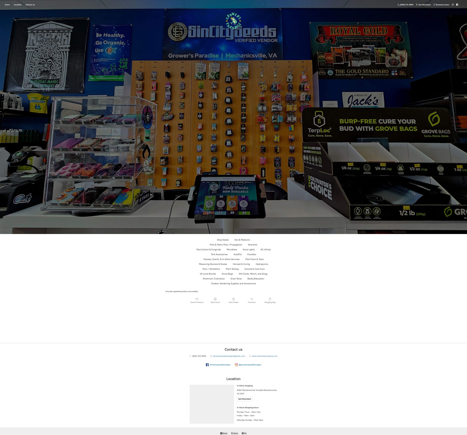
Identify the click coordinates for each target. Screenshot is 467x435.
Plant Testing (232, 269)
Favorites (252, 302)
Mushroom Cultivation (214, 278)
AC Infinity (265, 249)
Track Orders (234, 302)
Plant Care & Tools (254, 259)
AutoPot (238, 254)
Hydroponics (262, 264)
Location (17, 4)
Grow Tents (236, 278)
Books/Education (255, 278)
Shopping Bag (270, 302)
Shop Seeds (223, 239)
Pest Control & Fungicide (208, 249)
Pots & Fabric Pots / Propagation (226, 244)
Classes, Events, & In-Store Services (221, 259)
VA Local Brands (208, 273)
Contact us (30, 4)
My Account (215, 302)
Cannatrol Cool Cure (254, 269)
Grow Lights (249, 249)
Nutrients (252, 244)
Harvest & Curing (241, 264)
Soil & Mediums (242, 239)
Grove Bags (227, 273)
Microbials (232, 249)
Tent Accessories (219, 254)
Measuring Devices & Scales (213, 264)
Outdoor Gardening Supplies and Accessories (233, 283)
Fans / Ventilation (211, 269)
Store (7, 4)
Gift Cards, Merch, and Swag (253, 273)
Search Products (197, 302)
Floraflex (251, 254)
